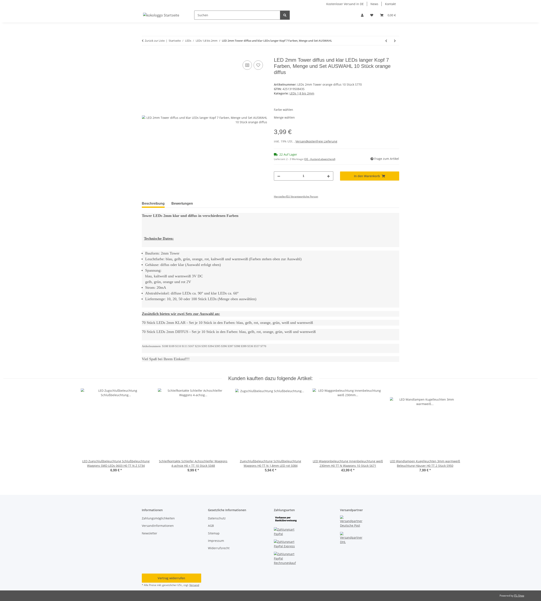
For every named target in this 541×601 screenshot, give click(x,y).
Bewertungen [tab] (182, 203)
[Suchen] (285, 15)
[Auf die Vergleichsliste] (247, 65)
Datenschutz (217, 518)
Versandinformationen (158, 526)
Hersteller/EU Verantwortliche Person (296, 196)
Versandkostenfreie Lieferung (316, 141)
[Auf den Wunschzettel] (258, 65)
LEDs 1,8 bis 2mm (302, 93)
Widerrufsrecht (219, 548)
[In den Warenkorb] (145, 54)
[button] (362, 15)
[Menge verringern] (278, 176)
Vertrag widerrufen (171, 578)
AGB (211, 526)
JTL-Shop (519, 595)
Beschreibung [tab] (153, 203)
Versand (194, 585)
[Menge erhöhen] (328, 176)
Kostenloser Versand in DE (345, 4)
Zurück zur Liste (155, 40)
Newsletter (149, 533)
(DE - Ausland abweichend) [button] (319, 159)
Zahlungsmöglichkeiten (158, 518)
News (374, 4)
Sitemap (214, 533)
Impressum (216, 541)
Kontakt (390, 4)
